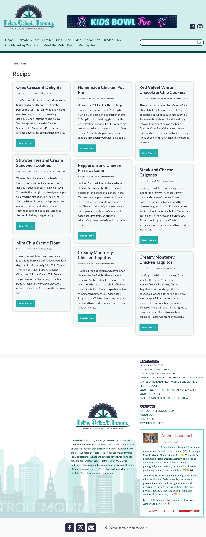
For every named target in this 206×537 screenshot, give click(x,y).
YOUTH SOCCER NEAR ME (154, 389)
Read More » (24, 144)
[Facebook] (192, 26)
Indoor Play (92, 40)
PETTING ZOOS (148, 385)
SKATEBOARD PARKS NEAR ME (157, 381)
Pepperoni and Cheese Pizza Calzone (99, 168)
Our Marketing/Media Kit (23, 45)
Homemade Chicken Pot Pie (101, 90)
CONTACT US (147, 418)
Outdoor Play (112, 40)
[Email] (91, 527)
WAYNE (171, 373)
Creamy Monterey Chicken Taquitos (95, 255)
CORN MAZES (163, 377)
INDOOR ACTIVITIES (151, 365)
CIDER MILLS (147, 377)
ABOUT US (146, 414)
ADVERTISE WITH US (151, 422)
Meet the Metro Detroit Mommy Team (70, 45)
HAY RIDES (179, 377)
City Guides (73, 40)
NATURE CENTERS (186, 381)
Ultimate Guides (28, 40)
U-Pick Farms (195, 377)
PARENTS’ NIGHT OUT (152, 397)
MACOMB (159, 373)
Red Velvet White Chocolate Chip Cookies (162, 90)
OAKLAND (146, 373)
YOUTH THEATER (150, 393)
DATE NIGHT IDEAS (178, 397)
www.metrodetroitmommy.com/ (174, 510)
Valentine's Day (182, 98)
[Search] (199, 42)
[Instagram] (200, 26)
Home (9, 40)
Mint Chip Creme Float (38, 242)
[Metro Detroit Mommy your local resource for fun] (28, 17)
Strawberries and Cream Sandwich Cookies (39, 163)
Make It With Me (39, 93)
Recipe (30, 93)
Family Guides (52, 40)
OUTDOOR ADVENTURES (154, 369)
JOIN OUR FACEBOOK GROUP (157, 410)
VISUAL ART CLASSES (183, 389)
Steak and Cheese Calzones (156, 172)
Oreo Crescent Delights (38, 87)
